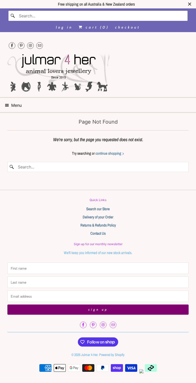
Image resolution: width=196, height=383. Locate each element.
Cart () (96, 27)
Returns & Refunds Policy (98, 225)
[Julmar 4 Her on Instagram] (30, 45)
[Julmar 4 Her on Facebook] (12, 45)
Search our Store (98, 209)
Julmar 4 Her (89, 354)
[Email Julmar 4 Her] (39, 45)
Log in (64, 27)
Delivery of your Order (98, 217)
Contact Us (98, 233)
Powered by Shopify (112, 354)
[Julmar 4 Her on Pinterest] (21, 45)
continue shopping (108, 153)
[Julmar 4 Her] (98, 72)
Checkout (127, 27)
